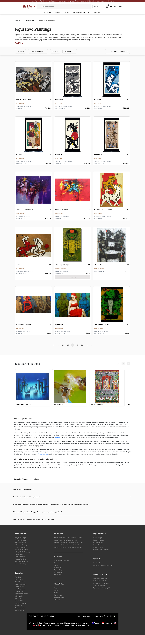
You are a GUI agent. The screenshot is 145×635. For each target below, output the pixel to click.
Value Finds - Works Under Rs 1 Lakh (66, 540)
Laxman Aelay (19, 591)
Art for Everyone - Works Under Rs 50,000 (68, 538)
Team (56, 590)
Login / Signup (117, 6)
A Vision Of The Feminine (101, 583)
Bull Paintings (97, 538)
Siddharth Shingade (21, 603)
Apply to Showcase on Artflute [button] (103, 565)
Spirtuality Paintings (21, 561)
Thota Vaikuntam (43, 454)
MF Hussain (18, 596)
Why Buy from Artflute (61, 560)
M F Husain (58, 437)
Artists (67, 12)
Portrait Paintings (20, 559)
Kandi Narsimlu (20, 589)
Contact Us (97, 12)
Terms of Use (58, 570)
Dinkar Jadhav (19, 586)
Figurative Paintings (21, 549)
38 (82, 345)
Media (56, 592)
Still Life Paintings (20, 564)
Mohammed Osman (21, 593)
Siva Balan (18, 605)
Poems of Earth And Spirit (101, 588)
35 (68, 345)
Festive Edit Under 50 (100, 581)
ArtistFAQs (57, 574)
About (56, 588)
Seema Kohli (19, 601)
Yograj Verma (19, 610)
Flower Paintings (98, 540)
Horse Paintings (98, 542)
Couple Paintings (20, 547)
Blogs (56, 565)
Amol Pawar (19, 579)
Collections (57, 12)
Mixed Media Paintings (22, 552)
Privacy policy (58, 572)
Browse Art (47, 12)
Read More (19, 43)
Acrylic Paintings (20, 538)
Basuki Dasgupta (20, 584)
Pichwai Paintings (20, 557)
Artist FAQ (96, 563)
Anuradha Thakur (20, 582)
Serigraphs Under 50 (100, 578)
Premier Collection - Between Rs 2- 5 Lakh (67, 545)
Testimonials (58, 595)
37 (77, 345)
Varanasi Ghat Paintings (101, 549)
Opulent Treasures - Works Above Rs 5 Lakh (68, 547)
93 (91, 345)
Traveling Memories (99, 585)
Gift (89, 12)
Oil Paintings (19, 554)
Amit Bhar (18, 577)
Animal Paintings (20, 540)
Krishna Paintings (98, 545)
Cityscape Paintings (21, 545)
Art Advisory (58, 563)
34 (63, 345)
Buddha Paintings (20, 542)
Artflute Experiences (78, 12)
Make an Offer (72, 277)
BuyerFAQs (57, 567)
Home (17, 20)
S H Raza (18, 598)
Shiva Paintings (98, 547)
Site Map (57, 600)
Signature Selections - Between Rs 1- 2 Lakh (68, 542)
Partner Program (59, 597)
